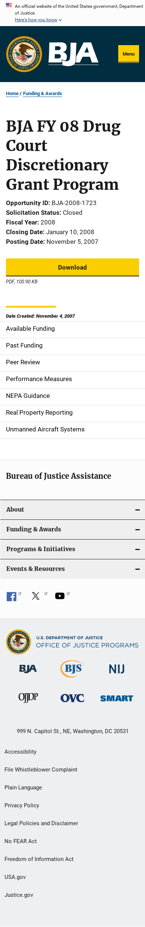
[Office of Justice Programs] (24, 54)
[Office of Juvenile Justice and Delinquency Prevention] (28, 704)
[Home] (73, 54)
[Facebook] (14, 598)
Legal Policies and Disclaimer (41, 823)
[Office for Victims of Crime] (72, 703)
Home (12, 93)
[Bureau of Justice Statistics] (72, 679)
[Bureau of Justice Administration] (28, 674)
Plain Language (23, 787)
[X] (38, 598)
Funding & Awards (42, 93)
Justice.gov (18, 895)
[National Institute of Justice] (116, 675)
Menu (129, 54)
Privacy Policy (21, 805)
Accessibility (20, 751)
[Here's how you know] (72, 13)
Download (72, 267)
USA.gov (15, 877)
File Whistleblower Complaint (40, 769)
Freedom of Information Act (39, 859)
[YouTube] (62, 598)
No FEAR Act (20, 841)
